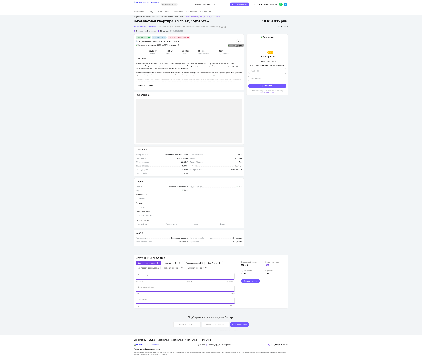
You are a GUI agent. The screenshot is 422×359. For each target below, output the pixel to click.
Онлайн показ (142, 37)
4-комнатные (205, 12)
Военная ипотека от (197, 268)
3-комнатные (191, 12)
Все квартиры (139, 12)
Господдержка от (194, 263)
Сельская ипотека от (173, 268)
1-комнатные (163, 12)
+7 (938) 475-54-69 (268, 61)
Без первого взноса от (148, 268)
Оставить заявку (250, 281)
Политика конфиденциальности (147, 349)
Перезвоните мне (267, 86)
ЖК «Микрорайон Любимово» (145, 26)
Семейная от (214, 263)
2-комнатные (177, 12)
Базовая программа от (148, 263)
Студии (152, 12)
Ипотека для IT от (172, 263)
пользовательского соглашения (227, 330)
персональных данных (267, 92)
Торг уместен (158, 37)
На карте (222, 26)
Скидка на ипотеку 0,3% (177, 37)
